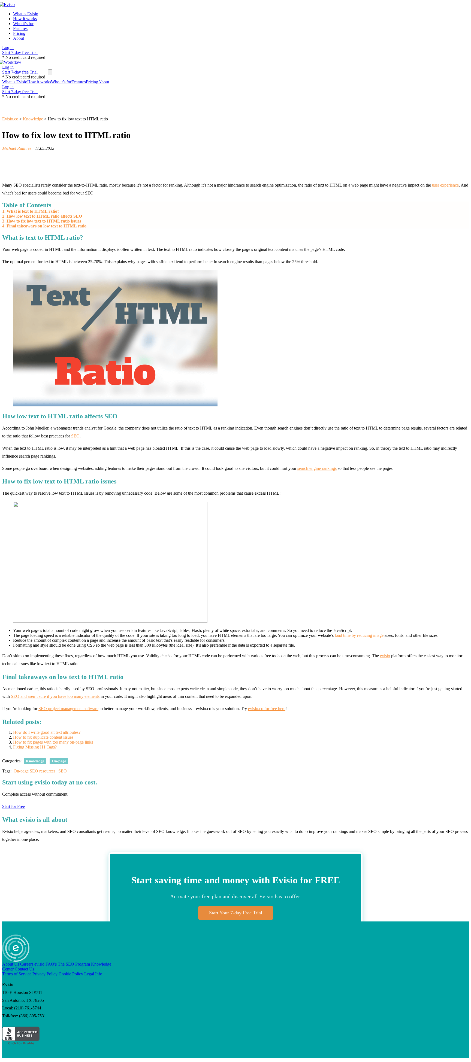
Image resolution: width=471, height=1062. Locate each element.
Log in (8, 47)
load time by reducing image (359, 635)
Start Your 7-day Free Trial (235, 912)
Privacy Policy (45, 974)
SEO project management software (68, 708)
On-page (59, 761)
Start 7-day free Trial (20, 52)
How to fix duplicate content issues (43, 737)
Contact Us (24, 969)
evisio (385, 655)
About (18, 38)
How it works (25, 18)
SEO (75, 436)
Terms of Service (16, 974)
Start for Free (13, 806)
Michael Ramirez (16, 148)
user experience (445, 185)
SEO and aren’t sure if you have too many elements (55, 696)
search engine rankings (317, 468)
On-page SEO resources (34, 771)
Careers (26, 964)
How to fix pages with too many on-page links (53, 742)
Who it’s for (23, 23)
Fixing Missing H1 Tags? (35, 747)
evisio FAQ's (45, 964)
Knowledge (35, 761)
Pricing (19, 33)
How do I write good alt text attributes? (46, 732)
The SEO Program (74, 964)
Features (20, 28)
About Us (10, 964)
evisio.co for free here (266, 708)
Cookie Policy (71, 974)
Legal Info (93, 974)
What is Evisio (25, 13)
